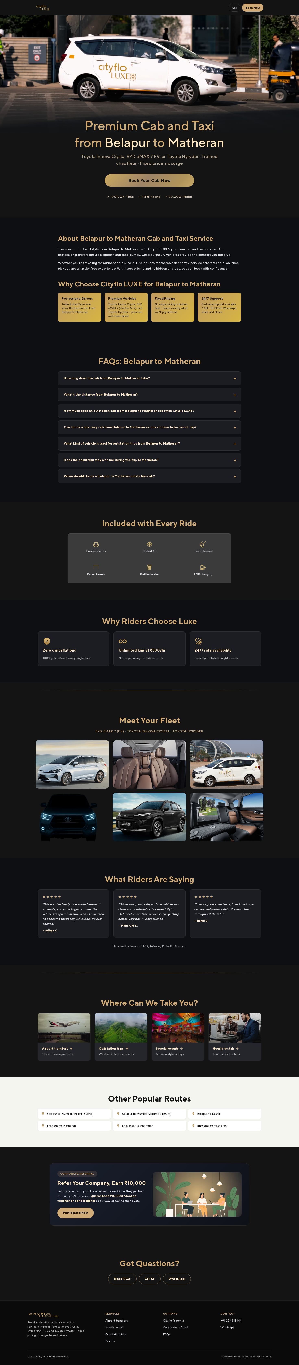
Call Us (150, 1278)
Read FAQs (122, 1278)
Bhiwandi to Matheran (212, 1125)
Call (234, 7)
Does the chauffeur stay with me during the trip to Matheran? (111, 460)
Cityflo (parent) (173, 1320)
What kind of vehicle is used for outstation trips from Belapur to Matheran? (122, 443)
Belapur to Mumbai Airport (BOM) (69, 1113)
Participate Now (75, 1212)
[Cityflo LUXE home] (43, 7)
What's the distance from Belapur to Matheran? (101, 394)
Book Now (253, 7)
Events (110, 1341)
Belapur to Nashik (209, 1113)
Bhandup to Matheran (61, 1125)
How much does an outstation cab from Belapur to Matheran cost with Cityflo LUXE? (129, 411)
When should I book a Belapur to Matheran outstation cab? (109, 476)
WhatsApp (177, 1278)
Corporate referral (175, 1327)
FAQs (166, 1334)
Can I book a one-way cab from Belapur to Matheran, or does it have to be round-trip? (130, 427)
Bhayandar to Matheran (137, 1125)
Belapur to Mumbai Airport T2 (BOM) (146, 1113)
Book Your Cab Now (149, 180)
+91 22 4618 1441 (231, 1320)
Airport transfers (116, 1320)
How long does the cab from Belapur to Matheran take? (107, 378)
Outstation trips (116, 1334)
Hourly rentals (114, 1327)
